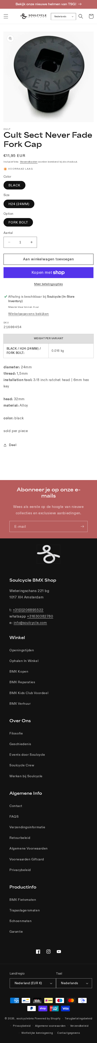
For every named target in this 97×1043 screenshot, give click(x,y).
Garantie (16, 931)
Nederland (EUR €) (28, 983)
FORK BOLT (18, 222)
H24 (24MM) (18, 204)
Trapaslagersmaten (24, 910)
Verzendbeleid (79, 1025)
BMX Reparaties (22, 682)
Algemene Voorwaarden (28, 848)
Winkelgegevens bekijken (28, 314)
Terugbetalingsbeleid (78, 1018)
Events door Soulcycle (27, 754)
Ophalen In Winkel (23, 661)
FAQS (14, 816)
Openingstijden (21, 650)
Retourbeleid (19, 838)
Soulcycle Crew (21, 765)
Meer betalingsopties (48, 284)
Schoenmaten (20, 921)
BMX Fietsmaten (22, 899)
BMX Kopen (18, 671)
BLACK (14, 185)
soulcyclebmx (25, 1018)
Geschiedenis (20, 744)
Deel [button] (12, 445)
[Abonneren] (82, 526)
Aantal (8, 233)
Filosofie (16, 733)
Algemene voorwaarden (50, 1025)
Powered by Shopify (48, 1018)
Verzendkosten (29, 161)
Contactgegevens (68, 1032)
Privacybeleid (20, 870)
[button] (6, 16)
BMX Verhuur (20, 703)
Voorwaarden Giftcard (26, 859)
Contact (15, 806)
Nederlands (60, 16)
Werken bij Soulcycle (26, 776)
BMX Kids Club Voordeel (28, 693)
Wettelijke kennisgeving (37, 1032)
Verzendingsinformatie (27, 827)
